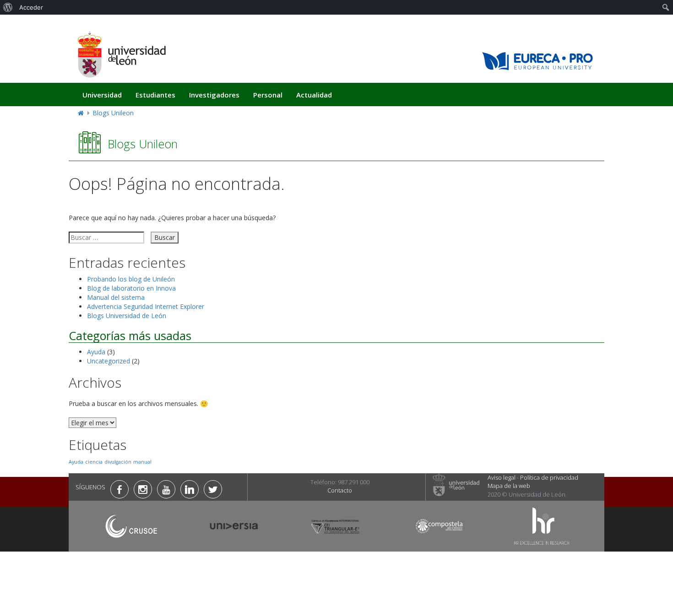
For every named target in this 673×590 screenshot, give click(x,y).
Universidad (102, 94)
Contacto (339, 490)
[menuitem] (8, 7)
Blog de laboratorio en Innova (131, 288)
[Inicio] (121, 54)
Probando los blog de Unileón (131, 279)
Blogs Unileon (113, 112)
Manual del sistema (116, 297)
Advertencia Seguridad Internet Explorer (145, 306)
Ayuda (96, 351)
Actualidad (314, 94)
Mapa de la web (509, 486)
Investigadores (214, 94)
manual (142, 462)
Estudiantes (155, 94)
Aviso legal (502, 477)
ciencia (94, 462)
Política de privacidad (549, 477)
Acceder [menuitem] (31, 7)
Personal (267, 94)
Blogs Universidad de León (126, 315)
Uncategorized (108, 361)
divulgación (117, 462)
